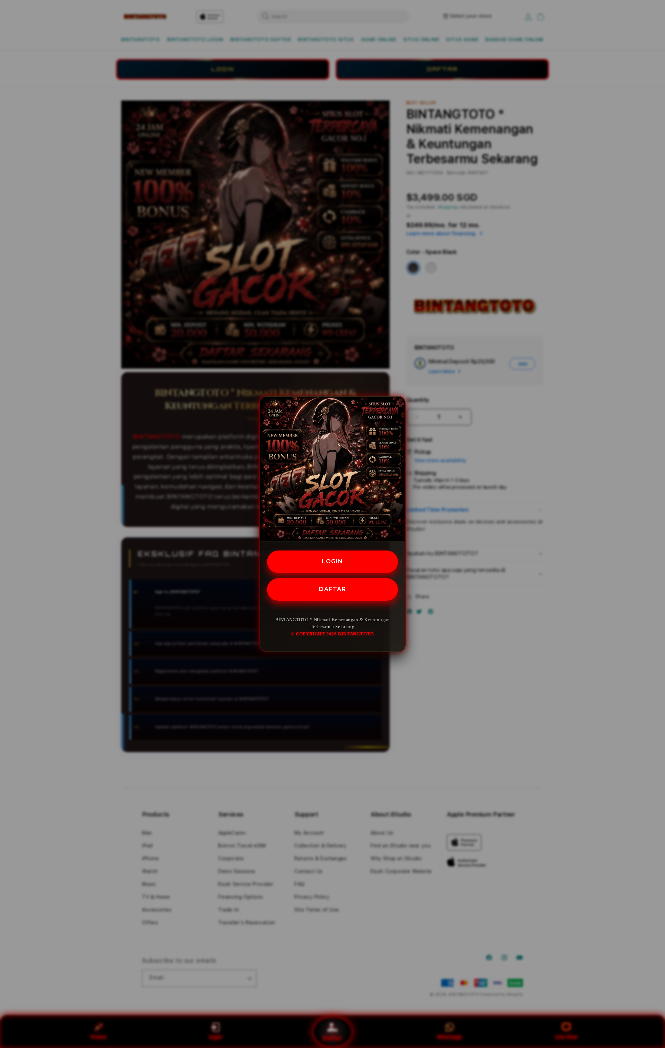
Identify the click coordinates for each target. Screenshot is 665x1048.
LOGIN (332, 561)
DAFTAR (332, 588)
